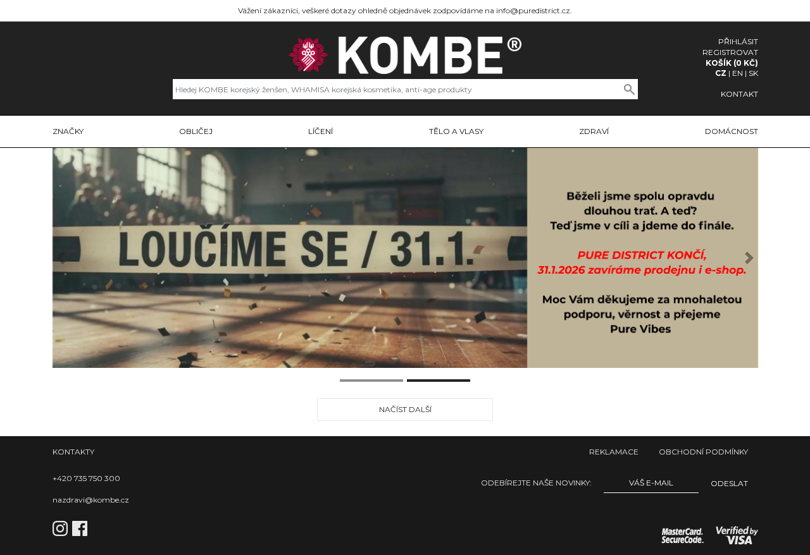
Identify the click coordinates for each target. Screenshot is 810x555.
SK (753, 73)
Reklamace (614, 451)
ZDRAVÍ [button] (594, 131)
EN (737, 73)
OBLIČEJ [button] (196, 131)
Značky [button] (68, 131)
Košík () (732, 63)
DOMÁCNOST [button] (731, 131)
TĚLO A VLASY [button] (456, 131)
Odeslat (729, 483)
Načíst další (405, 409)
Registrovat (730, 52)
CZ (720, 73)
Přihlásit (738, 41)
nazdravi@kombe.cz (91, 499)
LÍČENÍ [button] (320, 131)
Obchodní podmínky (703, 451)
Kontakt (739, 94)
